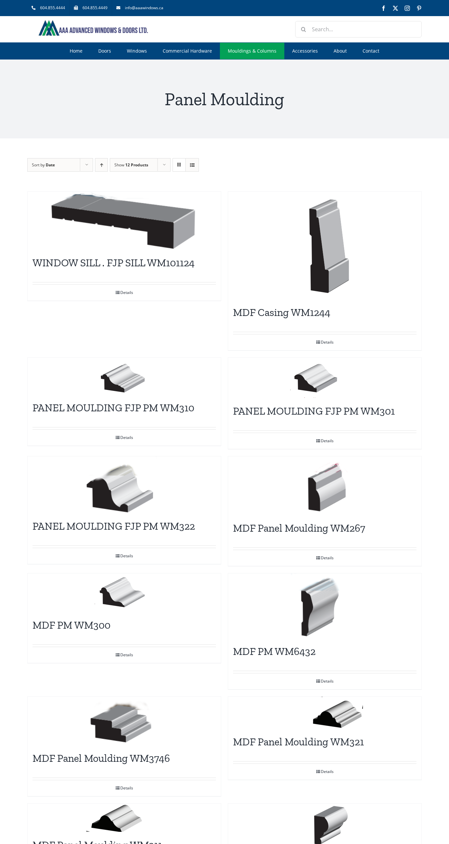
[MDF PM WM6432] (324, 605)
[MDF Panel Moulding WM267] (324, 485)
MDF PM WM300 (71, 625)
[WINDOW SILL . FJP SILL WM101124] (124, 221)
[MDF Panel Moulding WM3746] (124, 721)
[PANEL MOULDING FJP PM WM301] (324, 378)
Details (126, 292)
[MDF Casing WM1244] (324, 245)
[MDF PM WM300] (124, 592)
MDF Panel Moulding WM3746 (101, 758)
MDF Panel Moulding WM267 (299, 528)
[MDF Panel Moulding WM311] (124, 818)
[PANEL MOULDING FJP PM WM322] (124, 484)
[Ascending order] (101, 165)
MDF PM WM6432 (274, 651)
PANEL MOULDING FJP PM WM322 (114, 526)
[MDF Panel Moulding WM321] (324, 713)
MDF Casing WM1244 (281, 312)
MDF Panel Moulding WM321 (298, 741)
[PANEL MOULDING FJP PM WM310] (124, 376)
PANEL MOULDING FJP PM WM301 (314, 411)
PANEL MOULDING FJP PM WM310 (113, 407)
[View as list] (192, 164)
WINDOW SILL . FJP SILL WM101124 (114, 262)
